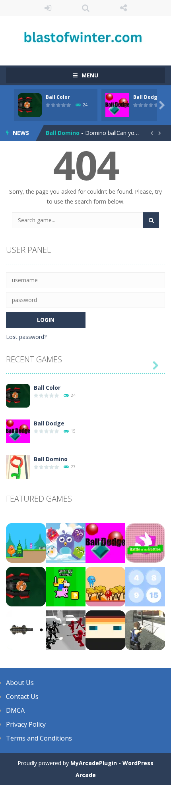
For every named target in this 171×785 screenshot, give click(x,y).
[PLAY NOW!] (30, 104)
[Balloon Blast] (26, 629)
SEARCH (86, 8)
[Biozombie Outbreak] (145, 629)
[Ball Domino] (18, 466)
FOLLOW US (123, 8)
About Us (20, 682)
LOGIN (48, 8)
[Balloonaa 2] (105, 586)
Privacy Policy (26, 724)
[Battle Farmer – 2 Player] (66, 586)
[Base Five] (145, 586)
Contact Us (22, 696)
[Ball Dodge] (18, 431)
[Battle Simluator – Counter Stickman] (66, 629)
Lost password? (26, 337)
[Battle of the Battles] (145, 542)
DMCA (15, 710)
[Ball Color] (18, 395)
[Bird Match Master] (66, 542)
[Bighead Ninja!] (105, 629)
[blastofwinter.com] (85, 37)
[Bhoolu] (26, 542)
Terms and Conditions (39, 738)
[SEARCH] (151, 220)
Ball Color (58, 97)
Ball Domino (63, 133)
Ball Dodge (146, 97)
